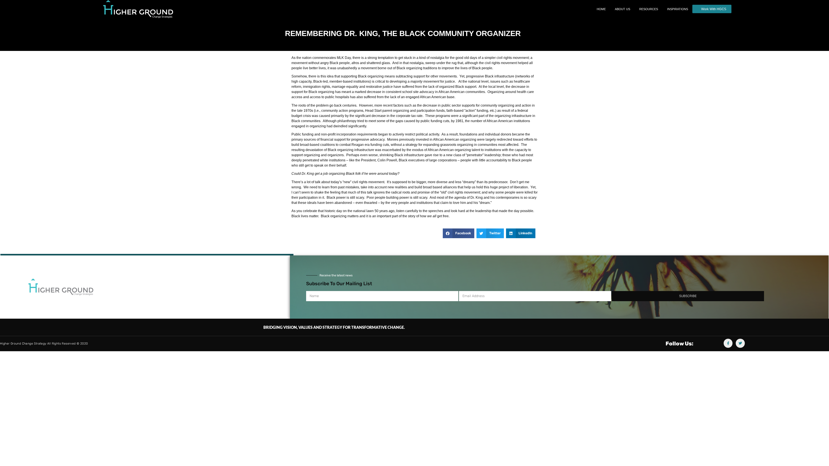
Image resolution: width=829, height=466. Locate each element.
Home (601, 9)
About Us (622, 9)
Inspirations (677, 9)
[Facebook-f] (728, 343)
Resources (648, 9)
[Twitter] (740, 343)
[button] (459, 233)
